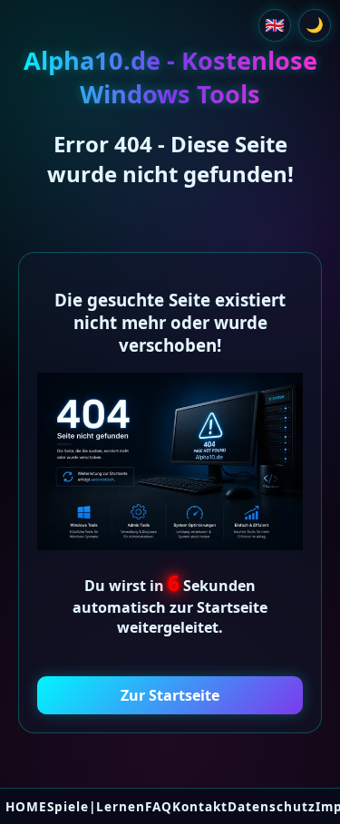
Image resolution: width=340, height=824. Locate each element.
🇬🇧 (275, 24)
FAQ (158, 806)
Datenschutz (272, 806)
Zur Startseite (170, 695)
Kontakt (200, 806)
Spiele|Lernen (96, 806)
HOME (26, 806)
